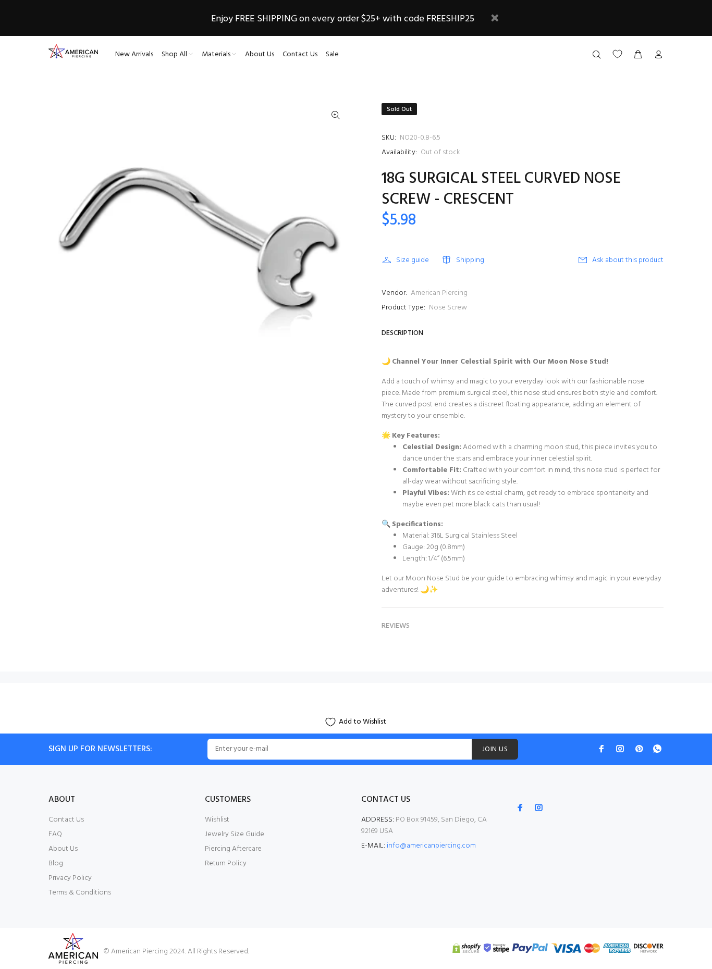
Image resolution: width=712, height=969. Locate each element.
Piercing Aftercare (233, 849)
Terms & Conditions (79, 893)
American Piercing (439, 293)
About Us (63, 849)
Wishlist (217, 820)
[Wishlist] (617, 53)
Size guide (412, 260)
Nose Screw (448, 308)
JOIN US (495, 749)
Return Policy (226, 863)
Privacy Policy (70, 878)
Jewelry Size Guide (234, 834)
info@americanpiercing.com (431, 846)
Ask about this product (628, 260)
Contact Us (66, 820)
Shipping (470, 260)
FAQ (55, 834)
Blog (55, 863)
